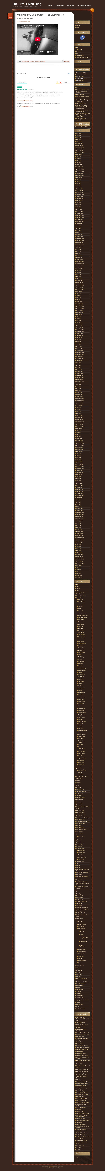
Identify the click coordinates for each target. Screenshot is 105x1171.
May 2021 (78, 251)
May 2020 (78, 274)
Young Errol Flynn (80, 1008)
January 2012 (79, 464)
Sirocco (78, 987)
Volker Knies (81, 762)
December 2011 (80, 466)
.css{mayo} (51, 1166)
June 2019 (78, 295)
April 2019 (78, 299)
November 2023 (80, 194)
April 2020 (78, 276)
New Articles (79, 903)
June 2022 (78, 227)
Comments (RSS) (56, 1167)
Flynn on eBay (79, 844)
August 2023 (79, 200)
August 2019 (79, 291)
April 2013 (78, 436)
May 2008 (78, 548)
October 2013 (79, 425)
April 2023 (78, 208)
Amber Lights (81, 604)
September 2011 (80, 472)
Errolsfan (80, 663)
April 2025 (78, 162)
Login (68, 73)
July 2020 (78, 270)
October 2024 (79, 173)
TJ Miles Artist (79, 1144)
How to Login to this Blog (82, 872)
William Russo (81, 764)
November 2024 (80, 171)
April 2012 (78, 459)
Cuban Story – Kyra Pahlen (82, 1047)
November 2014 (80, 400)
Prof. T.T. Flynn (80, 965)
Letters (78, 890)
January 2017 (79, 350)
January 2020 (79, 282)
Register (78, 25)
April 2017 (78, 345)
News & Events (80, 55)
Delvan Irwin (81, 650)
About (77, 47)
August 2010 (79, 497)
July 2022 (78, 225)
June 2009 (78, 523)
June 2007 (78, 569)
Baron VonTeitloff (82, 613)
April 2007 (78, 573)
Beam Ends (81, 922)
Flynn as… (78, 841)
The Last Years (80, 997)
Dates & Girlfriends (80, 797)
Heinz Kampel (81, 674)
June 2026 (78, 135)
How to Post (79, 874)
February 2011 (79, 485)
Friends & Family (80, 848)
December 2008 (80, 535)
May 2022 (78, 229)
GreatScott (80, 672)
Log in (77, 27)
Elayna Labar (81, 661)
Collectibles (79, 787)
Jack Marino (81, 681)
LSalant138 (81, 703)
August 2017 (79, 337)
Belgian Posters (82, 924)
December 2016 (80, 352)
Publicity (78, 969)
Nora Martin (79, 1109)
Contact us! (79, 51)
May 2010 (78, 503)
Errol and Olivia (80, 1064)
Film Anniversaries (25, 61)
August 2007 (79, 565)
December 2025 (80, 147)
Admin (77, 586)
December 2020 (80, 261)
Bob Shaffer (81, 619)
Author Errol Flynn (80, 592)
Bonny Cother (81, 622)
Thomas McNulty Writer (82, 1142)
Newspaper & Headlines (82, 907)
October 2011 (79, 470)
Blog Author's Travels (81, 595)
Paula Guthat (81, 710)
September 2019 (80, 289)
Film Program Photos (81, 829)
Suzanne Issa (81, 736)
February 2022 (79, 234)
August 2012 (79, 451)
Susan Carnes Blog (80, 1124)
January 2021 (79, 259)
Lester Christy (81, 701)
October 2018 (79, 310)
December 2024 (80, 170)
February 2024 (79, 189)
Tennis (79, 962)
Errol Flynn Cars (80, 810)
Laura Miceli (81, 699)
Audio (77, 590)
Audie (79, 608)
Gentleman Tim (37, 61)
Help (77, 53)
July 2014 (78, 407)
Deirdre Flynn (81, 852)
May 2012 (78, 457)
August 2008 (79, 543)
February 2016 (79, 371)
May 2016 (78, 366)
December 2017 (80, 329)
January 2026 (79, 145)
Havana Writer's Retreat (82, 1083)
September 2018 (80, 312)
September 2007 (80, 563)
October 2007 (79, 562)
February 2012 (79, 463)
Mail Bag (78, 892)
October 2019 (79, 288)
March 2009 (79, 529)
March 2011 (79, 484)
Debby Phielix (81, 648)
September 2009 (80, 518)
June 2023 (78, 204)
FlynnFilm (80, 665)
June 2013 (78, 432)
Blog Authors (79, 597)
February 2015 (79, 394)
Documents (79, 805)
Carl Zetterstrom (82, 636)
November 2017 (80, 331)
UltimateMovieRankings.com (83, 1145)
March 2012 (79, 461)
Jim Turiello (81, 685)
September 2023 (80, 198)
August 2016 (79, 360)
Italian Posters (81, 954)
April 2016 (78, 367)
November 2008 (80, 537)
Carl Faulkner (81, 634)
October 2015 (79, 379)
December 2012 (80, 444)
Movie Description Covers (85, 937)
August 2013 (79, 428)
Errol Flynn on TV (80, 812)
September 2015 (80, 381)
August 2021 (79, 246)
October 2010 (79, 493)
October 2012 (79, 447)
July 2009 (78, 522)
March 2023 (79, 209)
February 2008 (79, 554)
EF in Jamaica (81, 926)
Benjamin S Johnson (83, 615)
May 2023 (78, 206)
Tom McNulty (81, 753)
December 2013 (80, 421)
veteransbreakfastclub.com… (25, 100)
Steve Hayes (79, 1122)
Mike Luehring (79, 897)
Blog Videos (79, 767)
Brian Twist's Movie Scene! (82, 1034)
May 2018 (78, 320)
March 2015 (79, 392)
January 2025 (79, 168)
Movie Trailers (79, 899)
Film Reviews (79, 833)
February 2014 (79, 417)
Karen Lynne (81, 688)
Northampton (79, 911)
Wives (77, 1006)
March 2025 (79, 164)
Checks (78, 784)
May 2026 (78, 137)
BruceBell (80, 628)
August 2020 (79, 269)
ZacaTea (78, 1149)
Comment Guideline (81, 791)
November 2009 (80, 514)
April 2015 (78, 390)
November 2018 (80, 308)
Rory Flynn (80, 728)
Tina (79, 746)
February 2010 (79, 508)
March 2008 (79, 552)
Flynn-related (31, 61)
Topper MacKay (82, 758)
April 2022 (78, 230)
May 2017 (78, 343)
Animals (78, 588)
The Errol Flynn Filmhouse (82, 1133)
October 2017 (79, 333)
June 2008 (78, 546)
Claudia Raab (81, 639)
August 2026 (79, 133)
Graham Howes (82, 670)
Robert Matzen (81, 723)
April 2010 (78, 504)
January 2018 (79, 328)
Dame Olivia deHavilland (82, 1049)
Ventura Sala (81, 760)
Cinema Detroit (79, 1042)
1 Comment (66, 61)
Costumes (78, 795)
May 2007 (78, 571)
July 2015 (78, 385)
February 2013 (79, 440)
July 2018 (78, 316)
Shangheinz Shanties (81, 983)
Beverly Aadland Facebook (82, 1032)
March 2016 (79, 369)
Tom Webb (80, 755)
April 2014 (78, 413)
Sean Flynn (81, 859)
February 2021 (79, 257)
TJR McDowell (81, 751)
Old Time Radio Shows (81, 912)
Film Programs (79, 831)
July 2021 (78, 248)
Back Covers (83, 932)
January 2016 (79, 373)
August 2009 (79, 520)
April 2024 (78, 185)
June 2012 (78, 455)
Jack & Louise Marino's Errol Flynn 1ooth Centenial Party (82, 883)
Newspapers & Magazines (82, 909)
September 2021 (80, 244)
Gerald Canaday (82, 668)
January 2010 (79, 510)
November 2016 (80, 354)
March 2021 (79, 255)
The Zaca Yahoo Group (81, 1140)
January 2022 (79, 236)
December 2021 (80, 238)
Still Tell (84, 73)
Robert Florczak (82, 721)
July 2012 (78, 453)
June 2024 (78, 181)
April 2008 (78, 550)
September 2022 (80, 221)
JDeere (80, 683)
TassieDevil (81, 738)
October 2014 (79, 402)
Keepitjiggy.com (80, 1096)
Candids (78, 780)
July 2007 (78, 567)
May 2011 (78, 480)
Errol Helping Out (80, 819)
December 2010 (80, 489)
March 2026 (79, 141)
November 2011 (80, 468)
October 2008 (79, 539)
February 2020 (79, 280)
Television (78, 993)
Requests (78, 976)
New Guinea (79, 905)
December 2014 (80, 398)
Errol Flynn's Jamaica (81, 816)
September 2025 (80, 152)
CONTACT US (79, 793)
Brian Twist (81, 626)
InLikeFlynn (81, 679)
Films (77, 835)
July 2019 (78, 293)
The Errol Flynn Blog (26, 4)
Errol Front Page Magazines (83, 817)
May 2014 (78, 411)
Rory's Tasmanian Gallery (82, 981)
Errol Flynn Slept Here (81, 1073)
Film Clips (78, 825)
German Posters (82, 951)
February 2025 (79, 166)
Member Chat (79, 895)
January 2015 (79, 396)
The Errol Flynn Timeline (82, 57)
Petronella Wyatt (82, 712)
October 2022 (79, 219)
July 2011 (78, 476)
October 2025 (79, 150)
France (82, 774)
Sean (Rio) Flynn (82, 857)
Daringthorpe (81, 641)
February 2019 (79, 303)
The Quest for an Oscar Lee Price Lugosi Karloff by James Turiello (83, 115)
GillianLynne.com (80, 1079)
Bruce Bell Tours (80, 1036)
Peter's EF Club (80, 1111)
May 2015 (78, 388)
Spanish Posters (82, 960)
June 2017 (78, 341)
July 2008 (78, 544)
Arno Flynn (80, 606)
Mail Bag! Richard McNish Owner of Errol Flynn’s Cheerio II (82, 91)
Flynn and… (79, 839)
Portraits (80, 958)
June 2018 (78, 318)
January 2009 (79, 533)
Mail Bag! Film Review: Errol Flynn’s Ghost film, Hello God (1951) (82, 107)
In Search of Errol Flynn (82, 1092)
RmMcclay (80, 719)
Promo (77, 967)
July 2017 (78, 339)
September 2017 (80, 335)
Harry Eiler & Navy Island (82, 1081)
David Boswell (79, 1051)
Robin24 (80, 726)
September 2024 (80, 175)
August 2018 (79, 314)
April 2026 (78, 139)
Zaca (77, 1010)
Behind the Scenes (80, 594)
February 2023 (79, 211)
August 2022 (79, 223)
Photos (78, 920)
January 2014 (79, 419)
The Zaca (80, 744)
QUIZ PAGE (79, 970)
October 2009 (79, 516)
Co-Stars (78, 786)
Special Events (80, 989)
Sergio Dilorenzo (82, 734)
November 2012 (80, 445)
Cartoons (78, 782)
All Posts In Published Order (82, 126)
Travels (78, 1002)
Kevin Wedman (81, 694)
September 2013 (80, 426)
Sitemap (80, 49)
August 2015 (79, 383)
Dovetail (80, 659)
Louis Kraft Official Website (82, 1102)
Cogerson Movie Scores (82, 1045)
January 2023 (79, 213)
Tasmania (78, 991)
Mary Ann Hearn (82, 706)
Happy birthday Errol (81, 103)
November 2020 (80, 263)
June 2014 (78, 409)
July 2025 (78, 156)
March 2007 (79, 575)
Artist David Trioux (80, 1022)
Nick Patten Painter (81, 1107)
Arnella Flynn (81, 850)
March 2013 (79, 438)
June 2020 (78, 272)
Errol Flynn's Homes (81, 814)
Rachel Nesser (81, 717)
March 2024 (79, 187)
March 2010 (79, 506)
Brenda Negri (81, 624)
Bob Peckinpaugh (82, 617)
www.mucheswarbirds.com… (24, 21)
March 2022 (79, 232)
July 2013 (78, 430)
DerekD (80, 654)
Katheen (80, 690)
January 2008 (79, 556)
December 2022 (80, 215)
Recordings (79, 972)
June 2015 (78, 386)
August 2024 (79, 177)
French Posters (82, 949)
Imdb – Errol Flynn (80, 1090)
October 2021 (79, 242)
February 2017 (79, 348)
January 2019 (79, 305)
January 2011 (79, 487)
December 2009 (80, 512)
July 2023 (78, 202)
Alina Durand (81, 601)
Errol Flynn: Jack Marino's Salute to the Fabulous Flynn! (82, 1076)
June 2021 (78, 249)
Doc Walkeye (81, 657)
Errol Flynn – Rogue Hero (82, 1069)
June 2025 (78, 158)
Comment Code (80, 789)
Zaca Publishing (80, 1147)
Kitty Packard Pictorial (81, 1098)
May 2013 (78, 434)
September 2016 (80, 358)
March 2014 (79, 415)
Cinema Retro (79, 1043)
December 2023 (80, 192)
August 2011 (79, 474)
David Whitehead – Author (82, 1055)
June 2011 (78, 478)
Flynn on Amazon (80, 843)
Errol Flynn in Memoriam (82, 1071)
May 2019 (78, 297)
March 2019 (79, 301)
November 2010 (80, 491)
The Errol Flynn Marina (81, 1134)
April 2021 (78, 253)
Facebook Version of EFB (82, 821)
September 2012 (80, 449)
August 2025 (79, 154)
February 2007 (79, 577)
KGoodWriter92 (81, 697)
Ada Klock (80, 599)
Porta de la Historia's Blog (82, 1113)
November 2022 (80, 217)
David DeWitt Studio (81, 1053)
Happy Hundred (80, 94)
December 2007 (80, 558)
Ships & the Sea (80, 985)
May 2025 (78, 160)
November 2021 (80, 240)
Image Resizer (79, 879)
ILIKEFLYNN (81, 677)
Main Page (43, 61)
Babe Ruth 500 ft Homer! (82, 1024)
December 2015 (80, 375)
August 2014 (79, 405)
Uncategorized (79, 1004)
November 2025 (80, 149)
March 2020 (79, 278)
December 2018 (80, 307)
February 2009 (79, 531)
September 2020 (80, 267)
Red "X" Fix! (79, 974)
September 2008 (80, 541)
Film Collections (80, 827)
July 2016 (78, 362)
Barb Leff (80, 610)
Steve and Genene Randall (82, 1120)
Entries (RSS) (48, 1167)
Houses (78, 865)
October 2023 (79, 196)
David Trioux (81, 645)
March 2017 (79, 346)
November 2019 (80, 286)
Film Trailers (81, 836)
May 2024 (78, 183)
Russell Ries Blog (80, 1118)
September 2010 (80, 495)
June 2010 (78, 501)
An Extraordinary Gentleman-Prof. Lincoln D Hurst (82, 1019)
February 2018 (79, 326)
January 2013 (79, 442)
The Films (82, 748)
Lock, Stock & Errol (81, 1100)
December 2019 (80, 284)
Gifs (77, 863)
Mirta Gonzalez (81, 708)
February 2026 (79, 143)
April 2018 (78, 322)
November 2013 (80, 423)
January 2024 (79, 190)
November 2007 (80, 560)
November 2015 (80, 377)
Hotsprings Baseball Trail (82, 1089)
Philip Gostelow (82, 715)
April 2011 (78, 482)
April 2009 (78, 527)
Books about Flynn (80, 769)
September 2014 (80, 404)
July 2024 (78, 179)
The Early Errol (79, 995)
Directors (78, 801)
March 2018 (79, 324)
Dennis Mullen (81, 652)
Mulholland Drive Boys (81, 901)
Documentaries (79, 803)
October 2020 (79, 265)
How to (78, 867)
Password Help (79, 918)
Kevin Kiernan (81, 692)
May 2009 (78, 525)
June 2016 (78, 364)
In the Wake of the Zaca (82, 1094)
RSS (92, 10)
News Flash (81, 956)
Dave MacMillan (82, 643)
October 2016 (79, 356)
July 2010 (78, 499)
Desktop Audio (79, 799)
